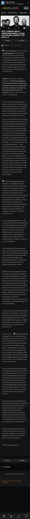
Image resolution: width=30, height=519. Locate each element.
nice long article (8, 53)
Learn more (3, 3)
